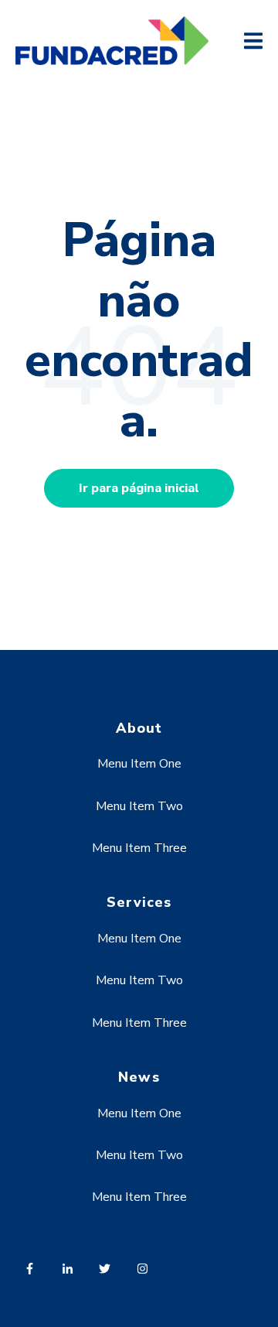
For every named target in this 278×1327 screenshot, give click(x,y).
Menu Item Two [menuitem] (139, 806)
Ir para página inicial (139, 488)
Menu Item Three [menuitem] (139, 848)
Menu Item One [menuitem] (139, 763)
